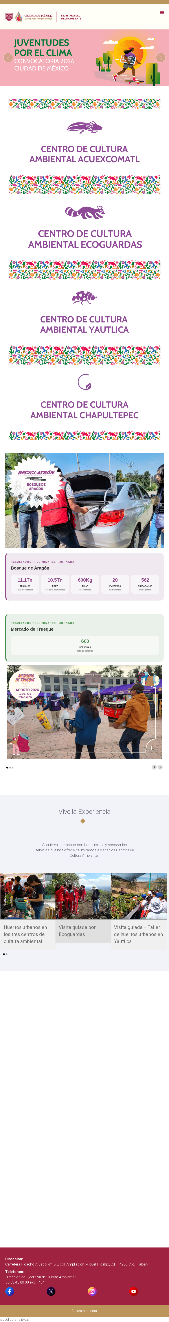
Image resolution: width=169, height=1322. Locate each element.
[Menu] (162, 12)
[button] (8, 57)
